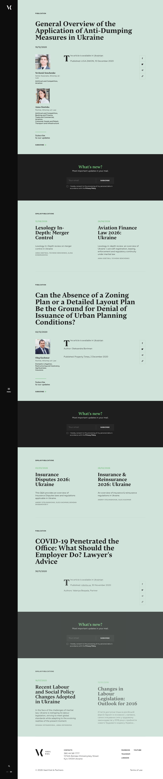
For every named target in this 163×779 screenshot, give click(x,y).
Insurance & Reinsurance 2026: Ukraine (114, 479)
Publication (40, 13)
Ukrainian (98, 56)
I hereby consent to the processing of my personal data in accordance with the (91, 187)
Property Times (82, 357)
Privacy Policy (90, 188)
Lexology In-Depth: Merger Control (52, 232)
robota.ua (86, 585)
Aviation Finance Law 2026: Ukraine (117, 232)
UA (7, 772)
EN (11, 772)
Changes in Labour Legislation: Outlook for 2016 (117, 693)
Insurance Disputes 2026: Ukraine (52, 479)
